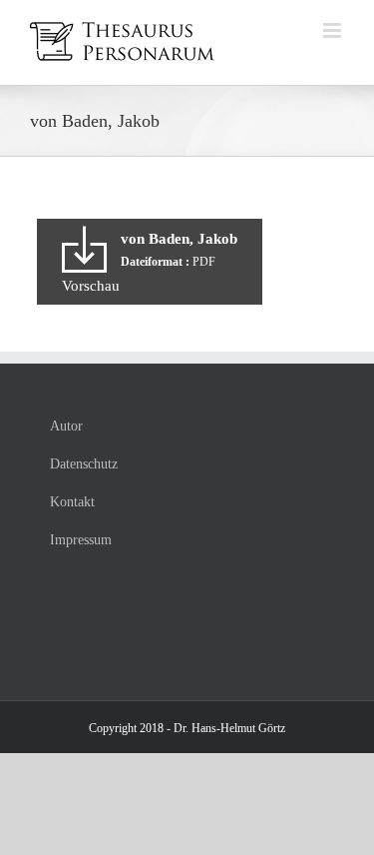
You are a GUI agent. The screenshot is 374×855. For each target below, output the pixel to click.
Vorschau (91, 286)
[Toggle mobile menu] (333, 30)
